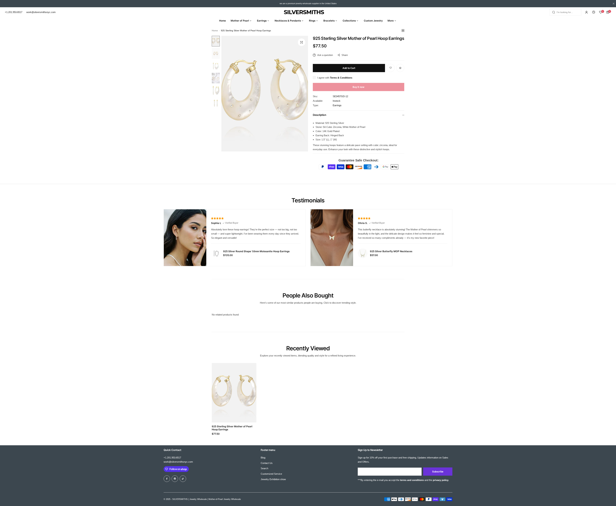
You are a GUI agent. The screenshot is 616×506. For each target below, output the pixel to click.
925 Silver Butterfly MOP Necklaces (391, 251)
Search (264, 468)
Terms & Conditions (341, 77)
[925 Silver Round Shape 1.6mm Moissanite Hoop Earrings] (216, 253)
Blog (263, 457)
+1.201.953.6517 (172, 457)
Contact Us (267, 463)
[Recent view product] (593, 12)
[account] (586, 12)
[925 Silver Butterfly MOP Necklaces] (363, 253)
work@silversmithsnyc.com (178, 461)
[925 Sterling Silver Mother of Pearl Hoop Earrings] (234, 392)
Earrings (337, 105)
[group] (264, 93)
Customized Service (271, 473)
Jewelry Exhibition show (273, 479)
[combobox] (565, 12)
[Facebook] (167, 478)
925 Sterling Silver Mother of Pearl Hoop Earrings (232, 428)
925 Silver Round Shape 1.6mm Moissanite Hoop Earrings (256, 251)
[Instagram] (175, 478)
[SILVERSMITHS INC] (308, 12)
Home (215, 30)
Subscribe (437, 471)
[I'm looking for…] (553, 12)
